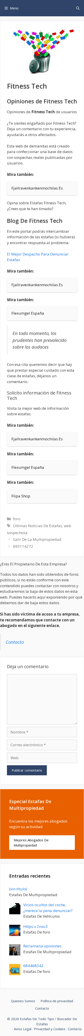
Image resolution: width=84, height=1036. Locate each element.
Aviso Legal (22, 1029)
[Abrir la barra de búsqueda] (78, 8)
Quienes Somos (23, 1001)
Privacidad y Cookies (49, 1029)
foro (16, 518)
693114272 (23, 546)
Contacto (15, 642)
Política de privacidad (57, 1001)
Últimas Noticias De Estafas (37, 525)
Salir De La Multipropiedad (37, 539)
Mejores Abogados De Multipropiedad (31, 842)
